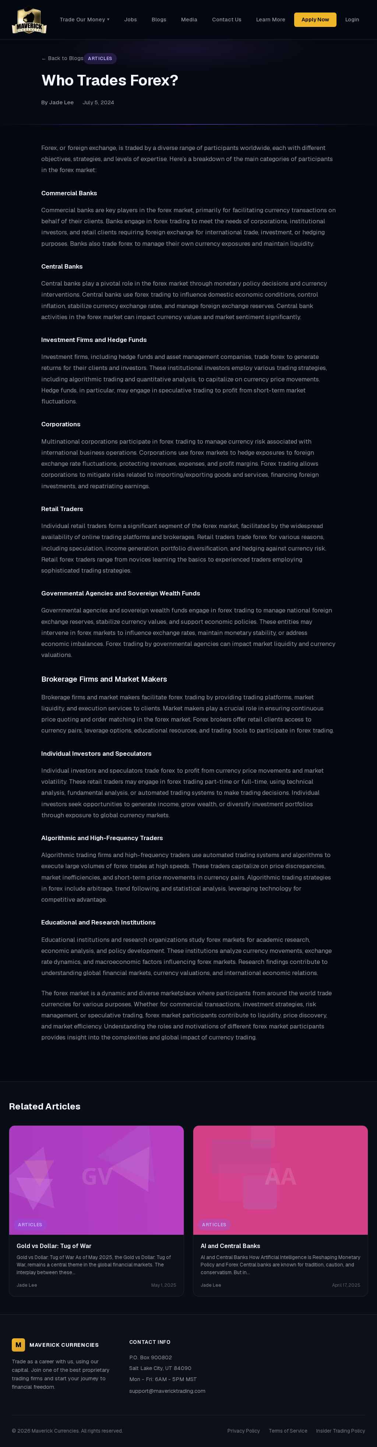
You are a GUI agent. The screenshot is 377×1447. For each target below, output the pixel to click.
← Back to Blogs (62, 58)
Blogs (159, 19)
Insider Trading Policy (340, 1430)
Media (189, 19)
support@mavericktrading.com (167, 1391)
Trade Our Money (84, 19)
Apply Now (315, 19)
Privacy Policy (244, 1430)
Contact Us (227, 19)
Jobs (130, 19)
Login (352, 19)
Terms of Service (288, 1430)
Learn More (270, 19)
